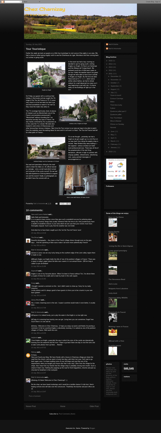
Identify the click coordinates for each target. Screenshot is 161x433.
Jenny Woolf (35, 300)
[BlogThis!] (63, 204)
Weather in (112, 160)
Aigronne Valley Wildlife (118, 298)
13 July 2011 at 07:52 (38, 347)
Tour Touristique (116, 118)
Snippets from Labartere (118, 288)
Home (62, 406)
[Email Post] (56, 203)
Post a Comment (34, 396)
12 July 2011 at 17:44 (38, 308)
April (112, 138)
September (115, 86)
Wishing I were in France (118, 326)
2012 (111, 70)
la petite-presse (115, 345)
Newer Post (31, 406)
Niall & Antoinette (37, 250)
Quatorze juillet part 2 (118, 111)
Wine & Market (115, 121)
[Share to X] (65, 204)
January (114, 147)
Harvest (113, 127)
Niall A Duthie (113, 44)
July (112, 92)
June (113, 131)
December (115, 76)
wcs (110, 265)
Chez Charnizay (44, 9)
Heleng (33, 352)
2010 (111, 151)
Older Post (94, 406)
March (113, 141)
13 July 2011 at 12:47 (38, 373)
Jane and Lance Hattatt (39, 214)
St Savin (83, 79)
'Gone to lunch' (115, 95)
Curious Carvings (116, 98)
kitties (112, 102)
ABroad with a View (116, 341)
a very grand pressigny (118, 251)
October (114, 83)
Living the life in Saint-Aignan (121, 246)
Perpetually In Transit (117, 312)
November (115, 80)
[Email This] (61, 204)
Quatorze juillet (115, 114)
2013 (111, 67)
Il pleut (112, 108)
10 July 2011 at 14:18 (38, 233)
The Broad (35, 237)
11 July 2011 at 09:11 (38, 245)
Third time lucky (116, 105)
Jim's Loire (113, 284)
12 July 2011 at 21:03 (38, 333)
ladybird (34, 337)
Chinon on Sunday (117, 124)
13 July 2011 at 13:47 (38, 391)
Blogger (92, 428)
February (114, 144)
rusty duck (113, 293)
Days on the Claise (116, 217)
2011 (111, 74)
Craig (33, 283)
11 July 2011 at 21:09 (38, 266)
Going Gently (114, 232)
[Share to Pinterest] (69, 204)
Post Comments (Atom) (67, 414)
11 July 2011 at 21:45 (38, 279)
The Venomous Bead (117, 279)
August (113, 89)
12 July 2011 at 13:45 (38, 295)
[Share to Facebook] (67, 204)
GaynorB (34, 271)
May (112, 135)
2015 (111, 61)
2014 (111, 64)
